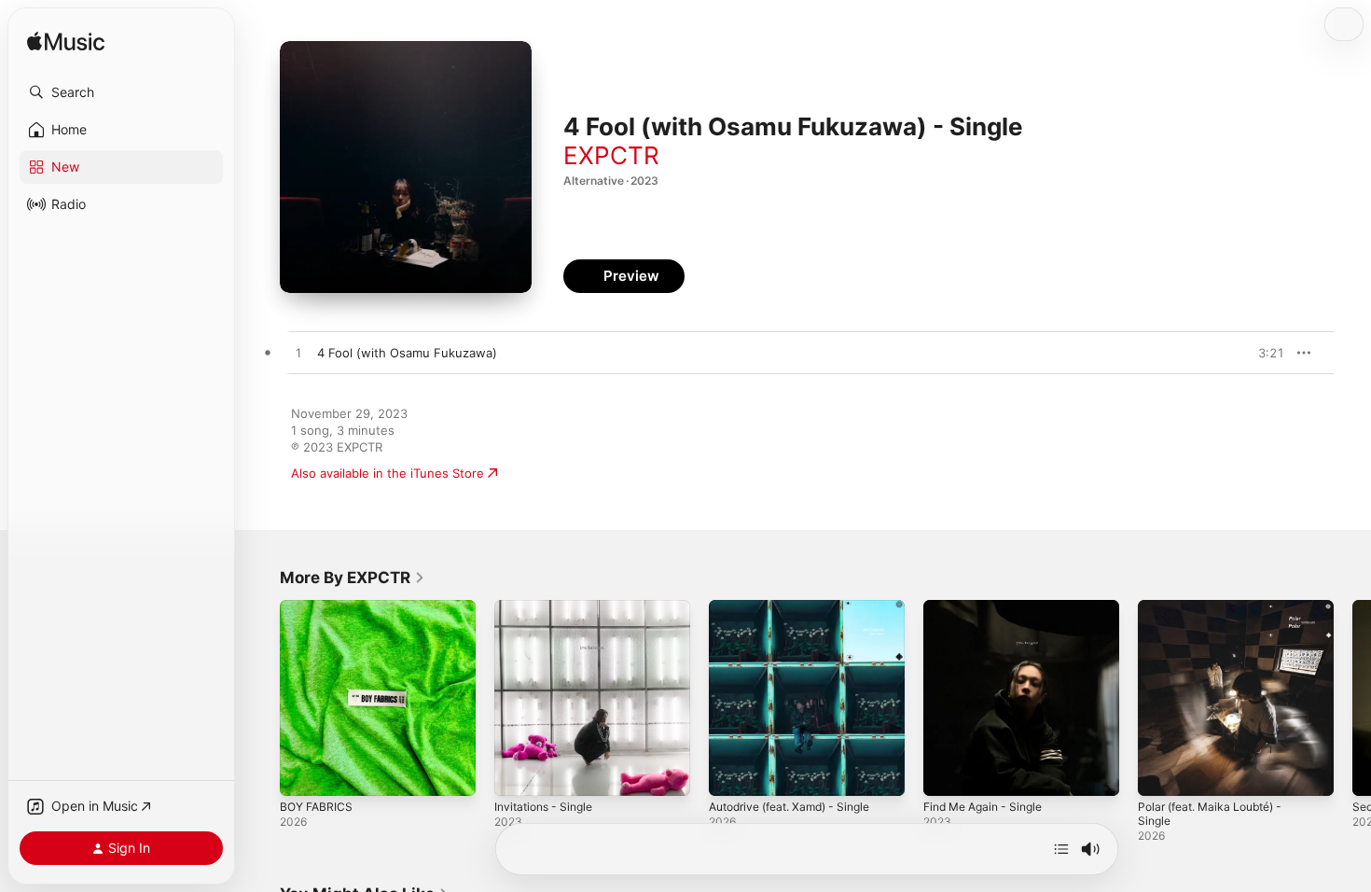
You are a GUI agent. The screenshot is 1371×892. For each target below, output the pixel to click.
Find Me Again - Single (989, 607)
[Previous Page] (261, 698)
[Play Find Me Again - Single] (947, 773)
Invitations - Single (548, 607)
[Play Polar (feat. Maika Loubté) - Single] (1161, 773)
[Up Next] (1061, 849)
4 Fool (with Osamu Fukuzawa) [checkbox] (407, 352)
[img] (65, 42)
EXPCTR (611, 155)
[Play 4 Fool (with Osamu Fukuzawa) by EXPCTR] (298, 353)
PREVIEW (1263, 352)
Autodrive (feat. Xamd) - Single (799, 607)
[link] (352, 577)
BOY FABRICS (318, 607)
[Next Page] (1352, 698)
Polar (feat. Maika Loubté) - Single (1218, 615)
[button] (121, 92)
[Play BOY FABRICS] (303, 773)
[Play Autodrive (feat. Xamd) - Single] (732, 773)
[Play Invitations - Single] (518, 773)
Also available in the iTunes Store (387, 473)
